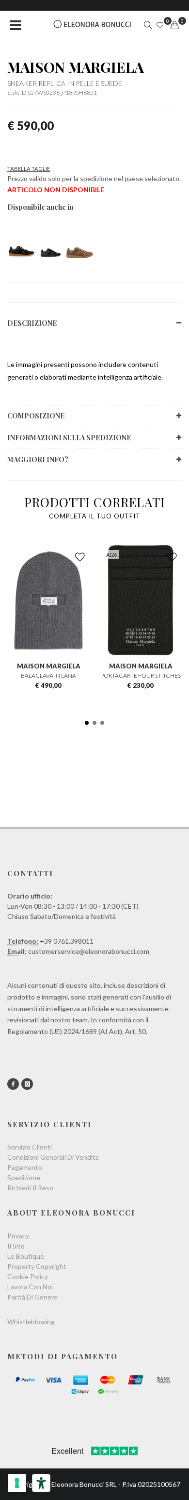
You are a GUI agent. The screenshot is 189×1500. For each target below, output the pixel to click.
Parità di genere (32, 1297)
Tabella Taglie (28, 169)
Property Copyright (36, 1266)
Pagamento (24, 1167)
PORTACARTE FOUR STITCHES (140, 675)
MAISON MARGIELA (75, 67)
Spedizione (23, 1177)
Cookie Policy (27, 1276)
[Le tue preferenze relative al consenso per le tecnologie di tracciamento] (17, 1483)
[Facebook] (13, 1084)
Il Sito (16, 1246)
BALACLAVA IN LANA (48, 675)
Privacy (18, 1236)
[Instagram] (27, 1084)
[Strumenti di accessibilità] (41, 1483)
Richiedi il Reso (30, 1187)
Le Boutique (25, 1256)
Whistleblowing (31, 1321)
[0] (174, 25)
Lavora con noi (30, 1287)
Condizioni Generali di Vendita (53, 1157)
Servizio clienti (29, 1147)
